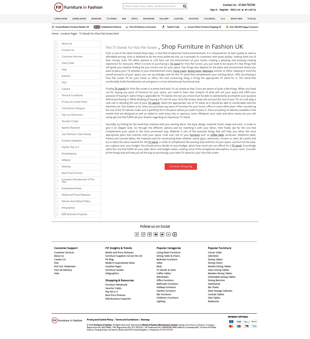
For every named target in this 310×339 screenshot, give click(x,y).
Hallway (164, 18)
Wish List (235, 9)
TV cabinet (154, 103)
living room (179, 71)
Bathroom (148, 18)
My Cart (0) (250, 10)
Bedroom (96, 18)
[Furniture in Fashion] (86, 7)
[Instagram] (143, 234)
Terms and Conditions (127, 319)
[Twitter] (162, 234)
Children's (209, 18)
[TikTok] (175, 234)
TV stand (175, 63)
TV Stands (112, 18)
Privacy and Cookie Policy (100, 319)
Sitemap (145, 319)
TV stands (120, 88)
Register (224, 9)
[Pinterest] (149, 234)
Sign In (214, 9)
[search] (184, 6)
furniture (195, 135)
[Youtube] (156, 234)
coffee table (217, 135)
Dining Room (79, 18)
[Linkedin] (168, 234)
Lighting (178, 18)
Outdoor (193, 18)
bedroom (208, 71)
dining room (194, 71)
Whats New (236, 18)
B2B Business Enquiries (118, 298)
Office (134, 18)
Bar (124, 18)
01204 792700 (166, 329)
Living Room (60, 18)
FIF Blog (252, 18)
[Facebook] (137, 234)
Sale (223, 18)
